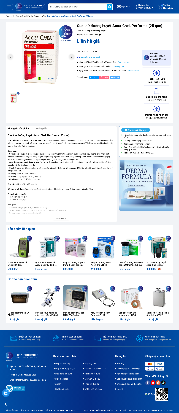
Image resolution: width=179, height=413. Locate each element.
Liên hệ (119, 389)
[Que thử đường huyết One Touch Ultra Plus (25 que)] (131, 247)
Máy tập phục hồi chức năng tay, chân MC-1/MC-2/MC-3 (47, 315)
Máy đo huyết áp (62, 363)
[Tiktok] (163, 383)
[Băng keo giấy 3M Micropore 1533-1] (131, 297)
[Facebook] (148, 383)
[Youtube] (153, 383)
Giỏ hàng (167, 6)
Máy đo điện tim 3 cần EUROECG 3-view (73, 314)
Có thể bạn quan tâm (22, 279)
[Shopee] (158, 383)
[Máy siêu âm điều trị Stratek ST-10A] (103, 297)
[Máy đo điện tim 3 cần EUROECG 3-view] (75, 297)
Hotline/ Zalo (145, 6)
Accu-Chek (93, 35)
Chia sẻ (94, 77)
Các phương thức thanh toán (129, 379)
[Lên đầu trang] (173, 404)
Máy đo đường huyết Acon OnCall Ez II (101, 263)
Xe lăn (58, 384)
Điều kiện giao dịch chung (128, 368)
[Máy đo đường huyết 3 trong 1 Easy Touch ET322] (75, 247)
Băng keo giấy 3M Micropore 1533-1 (127, 314)
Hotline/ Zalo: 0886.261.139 (23, 375)
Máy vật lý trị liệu (92, 379)
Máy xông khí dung (63, 373)
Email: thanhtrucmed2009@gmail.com (28, 380)
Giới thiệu (120, 363)
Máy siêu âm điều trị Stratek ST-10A (100, 314)
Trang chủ (10, 16)
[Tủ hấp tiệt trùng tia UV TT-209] (20, 297)
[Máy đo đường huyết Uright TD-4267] (20, 247)
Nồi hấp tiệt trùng (92, 373)
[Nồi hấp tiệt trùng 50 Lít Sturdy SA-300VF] (159, 297)
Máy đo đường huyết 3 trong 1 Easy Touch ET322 (74, 265)
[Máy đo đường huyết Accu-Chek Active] (159, 247)
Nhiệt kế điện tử (91, 384)
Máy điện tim (90, 363)
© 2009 (49, 410)
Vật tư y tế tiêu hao (93, 389)
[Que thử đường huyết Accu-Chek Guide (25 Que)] (47, 247)
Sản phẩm (20, 16)
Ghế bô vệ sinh (62, 389)
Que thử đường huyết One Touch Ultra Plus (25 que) (131, 263)
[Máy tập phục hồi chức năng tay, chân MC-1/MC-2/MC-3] (47, 297)
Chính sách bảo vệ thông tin (129, 384)
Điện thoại (125, 7)
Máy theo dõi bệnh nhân (95, 368)
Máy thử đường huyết (35, 16)
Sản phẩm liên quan (21, 229)
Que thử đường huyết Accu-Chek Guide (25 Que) (45, 265)
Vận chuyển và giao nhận (127, 373)
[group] (41, 57)
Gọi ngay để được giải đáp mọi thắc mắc (158, 57)
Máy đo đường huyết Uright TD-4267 (17, 263)
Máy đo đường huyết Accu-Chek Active (156, 263)
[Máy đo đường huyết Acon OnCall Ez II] (103, 247)
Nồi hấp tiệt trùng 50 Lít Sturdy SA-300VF (158, 314)
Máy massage (61, 379)
